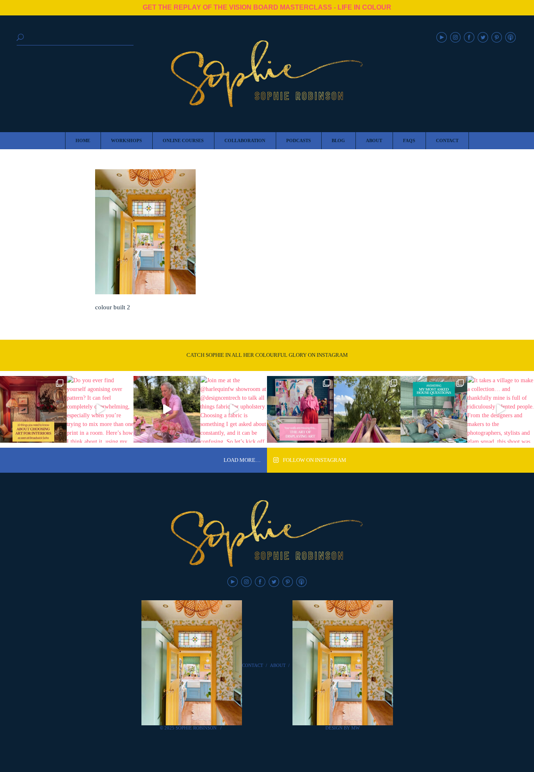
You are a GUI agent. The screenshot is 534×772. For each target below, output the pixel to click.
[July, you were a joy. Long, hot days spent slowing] (367, 409)
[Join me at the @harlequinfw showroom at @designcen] (233, 409)
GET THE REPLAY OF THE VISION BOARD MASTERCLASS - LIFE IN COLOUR (267, 7)
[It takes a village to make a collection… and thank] (500, 409)
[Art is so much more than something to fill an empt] (300, 409)
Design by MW (342, 727)
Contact (252, 665)
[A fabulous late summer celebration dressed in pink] (167, 409)
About (278, 665)
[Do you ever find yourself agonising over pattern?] (100, 409)
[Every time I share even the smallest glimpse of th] (433, 409)
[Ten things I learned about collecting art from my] (33, 409)
